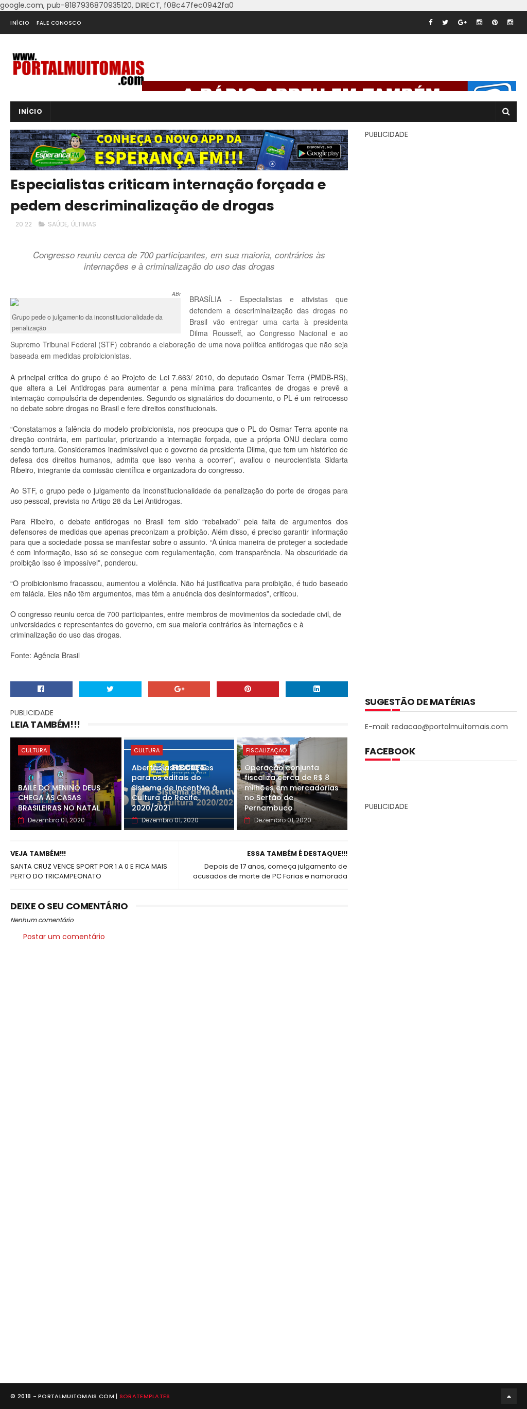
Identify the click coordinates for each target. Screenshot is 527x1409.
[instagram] (479, 22)
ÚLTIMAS (83, 224)
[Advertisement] (442, 410)
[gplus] (462, 22)
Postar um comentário (64, 936)
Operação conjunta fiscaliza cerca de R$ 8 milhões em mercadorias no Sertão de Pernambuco (291, 788)
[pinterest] (494, 22)
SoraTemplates (144, 1396)
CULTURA (34, 750)
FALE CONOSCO (59, 23)
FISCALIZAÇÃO (266, 750)
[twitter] (445, 22)
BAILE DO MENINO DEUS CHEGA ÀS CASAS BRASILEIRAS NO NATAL (59, 798)
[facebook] (430, 22)
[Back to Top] (509, 1396)
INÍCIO (19, 23)
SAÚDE (57, 224)
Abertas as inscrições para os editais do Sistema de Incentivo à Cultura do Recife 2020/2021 (174, 788)
